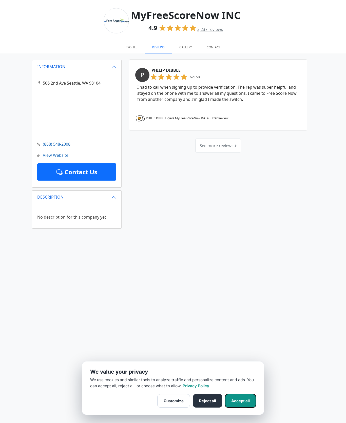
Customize (174, 400)
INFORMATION (51, 66)
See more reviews (217, 145)
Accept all (240, 400)
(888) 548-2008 (56, 144)
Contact (214, 47)
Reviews (158, 47)
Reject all (207, 400)
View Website (55, 155)
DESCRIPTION (50, 197)
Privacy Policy (196, 385)
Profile (131, 47)
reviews (210, 29)
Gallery (185, 47)
